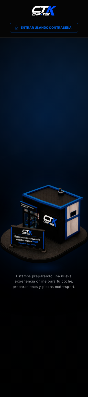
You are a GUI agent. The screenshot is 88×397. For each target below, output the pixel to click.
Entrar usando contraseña (46, 27)
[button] (44, 28)
